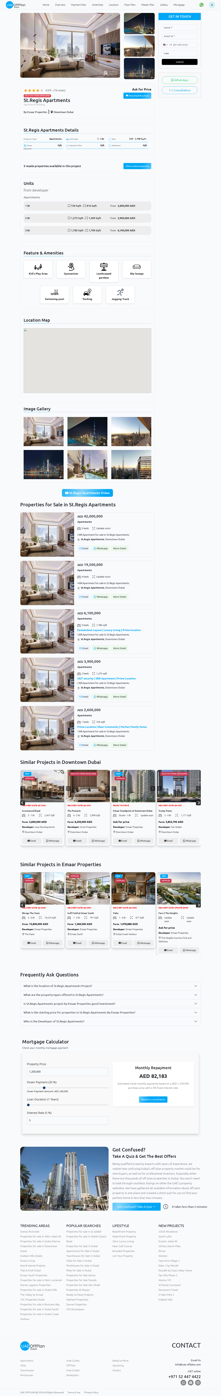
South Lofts (165, 1236)
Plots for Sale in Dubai (78, 1270)
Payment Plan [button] (78, 4)
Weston (163, 1255)
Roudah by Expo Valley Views (175, 1270)
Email (85, 548)
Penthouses (26, 1375)
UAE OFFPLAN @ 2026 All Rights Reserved (42, 1392)
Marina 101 (165, 1280)
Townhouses (27, 1370)
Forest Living (27, 1260)
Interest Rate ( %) (39, 1113)
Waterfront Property (124, 1236)
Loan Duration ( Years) (42, 1099)
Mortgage (179, 4)
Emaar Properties (35, 112)
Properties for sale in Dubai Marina (40, 1241)
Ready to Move (120, 1360)
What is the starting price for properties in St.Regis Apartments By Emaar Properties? (79, 1012)
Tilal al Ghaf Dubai (30, 1270)
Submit (180, 61)
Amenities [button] (97, 4)
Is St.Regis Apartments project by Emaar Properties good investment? (69, 1003)
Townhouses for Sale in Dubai (83, 1255)
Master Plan (147, 4)
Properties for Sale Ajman (81, 1275)
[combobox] (167, 45)
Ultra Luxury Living (123, 1241)
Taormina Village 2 (169, 1260)
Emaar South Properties (33, 1275)
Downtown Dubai (63, 112)
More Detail (119, 548)
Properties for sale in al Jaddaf (83, 1231)
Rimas (162, 1251)
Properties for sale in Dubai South (39, 1309)
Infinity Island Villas (170, 1246)
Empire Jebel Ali (168, 1241)
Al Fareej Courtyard (170, 1284)
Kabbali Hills (165, 1299)
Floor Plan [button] (130, 4)
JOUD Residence (168, 1231)
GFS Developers (75, 1309)
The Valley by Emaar (32, 1294)
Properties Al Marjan (78, 1289)
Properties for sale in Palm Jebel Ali (40, 1236)
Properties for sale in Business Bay (40, 1304)
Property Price (36, 1064)
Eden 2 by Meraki (168, 1265)
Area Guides (72, 1360)
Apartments (55, 139)
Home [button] (46, 4)
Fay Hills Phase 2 (168, 1275)
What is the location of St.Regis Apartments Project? (58, 985)
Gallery (164, 4)
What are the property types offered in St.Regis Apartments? (63, 994)
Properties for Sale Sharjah (81, 1280)
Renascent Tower (168, 1289)
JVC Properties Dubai (32, 1299)
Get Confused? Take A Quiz (135, 1206)
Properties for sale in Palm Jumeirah (41, 1280)
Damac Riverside (29, 1231)
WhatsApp (181, 80)
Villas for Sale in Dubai (79, 1260)
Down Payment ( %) (41, 1082)
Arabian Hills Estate (31, 1255)
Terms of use (74, 1392)
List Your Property (122, 1255)
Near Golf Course (122, 1246)
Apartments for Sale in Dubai (82, 1251)
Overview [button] (60, 4)
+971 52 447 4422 (184, 1376)
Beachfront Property (124, 1231)
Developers (72, 1375)
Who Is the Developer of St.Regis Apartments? (54, 1021)
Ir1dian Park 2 (166, 1294)
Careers (116, 1370)
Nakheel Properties (77, 1299)
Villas (23, 1365)
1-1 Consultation (179, 90)
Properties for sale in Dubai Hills (38, 1289)
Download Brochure (138, 95)
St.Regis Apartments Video (89, 493)
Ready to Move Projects (80, 1294)
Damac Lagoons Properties (35, 1284)
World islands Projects (32, 1265)
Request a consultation (153, 1099)
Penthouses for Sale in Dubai (82, 1265)
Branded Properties (123, 1251)
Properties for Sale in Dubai (82, 1246)
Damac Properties (76, 1304)
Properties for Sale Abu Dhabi (83, 1284)
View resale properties (137, 166)
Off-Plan (71, 1365)
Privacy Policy (91, 1392)
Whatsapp (102, 548)
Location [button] (114, 4)
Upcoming (118, 1365)
